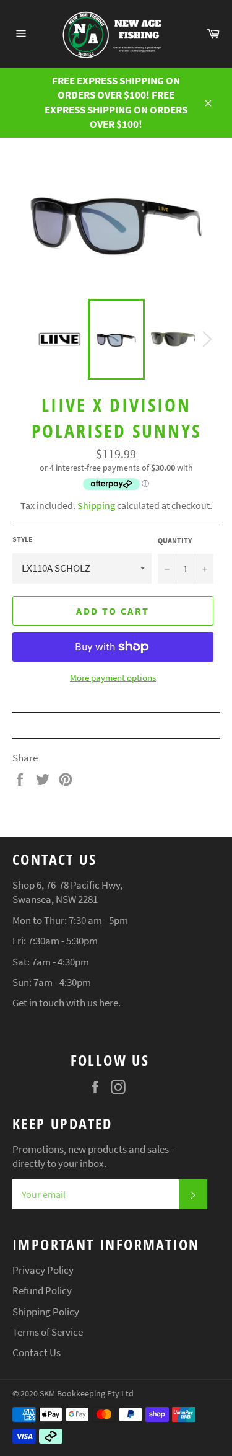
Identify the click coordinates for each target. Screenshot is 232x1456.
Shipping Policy (45, 1311)
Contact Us (36, 1352)
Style (22, 539)
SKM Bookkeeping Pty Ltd (87, 1393)
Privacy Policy (43, 1270)
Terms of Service (47, 1332)
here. (110, 1003)
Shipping (96, 505)
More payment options (113, 677)
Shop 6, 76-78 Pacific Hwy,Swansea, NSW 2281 (67, 892)
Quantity (175, 540)
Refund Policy (42, 1290)
